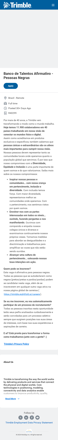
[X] (20, 417)
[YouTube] (37, 417)
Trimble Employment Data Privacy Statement (29, 422)
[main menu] (53, 5)
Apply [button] (10, 86)
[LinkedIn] (26, 417)
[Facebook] (32, 417)
